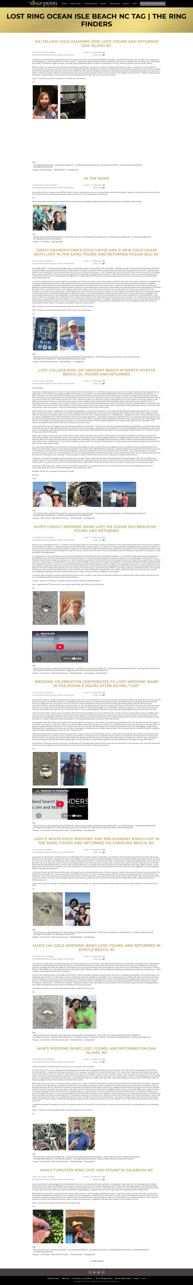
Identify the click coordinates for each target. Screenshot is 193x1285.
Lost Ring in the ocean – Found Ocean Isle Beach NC (136, 825)
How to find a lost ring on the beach (108, 513)
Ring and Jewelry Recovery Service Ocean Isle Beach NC (87, 670)
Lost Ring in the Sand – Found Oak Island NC (90, 1037)
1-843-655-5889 (99, 52)
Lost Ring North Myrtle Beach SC (87, 165)
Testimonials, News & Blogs (82, 1278)
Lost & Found (45, 518)
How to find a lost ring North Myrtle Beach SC (80, 932)
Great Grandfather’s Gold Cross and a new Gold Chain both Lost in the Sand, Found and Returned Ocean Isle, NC (96, 252)
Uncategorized (72, 170)
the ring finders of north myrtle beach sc (47, 239)
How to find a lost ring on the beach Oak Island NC (122, 1157)
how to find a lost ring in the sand (45, 1035)
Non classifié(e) (46, 170)
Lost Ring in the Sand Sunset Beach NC (122, 668)
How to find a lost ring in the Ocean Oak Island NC (84, 1157)
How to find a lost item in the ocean (46, 357)
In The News (96, 178)
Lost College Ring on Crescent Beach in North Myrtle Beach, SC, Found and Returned (96, 372)
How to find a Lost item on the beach (109, 357)
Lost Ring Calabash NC (58, 1250)
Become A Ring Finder (123, 1278)
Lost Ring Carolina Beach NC (142, 932)
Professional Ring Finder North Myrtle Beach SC (74, 515)
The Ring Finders (59, 170)
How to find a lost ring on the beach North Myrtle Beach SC (119, 1035)
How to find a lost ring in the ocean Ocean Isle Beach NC (53, 825)
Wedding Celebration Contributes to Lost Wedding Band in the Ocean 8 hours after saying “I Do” (96, 683)
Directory (65, 1278)
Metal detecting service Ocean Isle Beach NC (73, 827)
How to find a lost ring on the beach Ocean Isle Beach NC (53, 668)
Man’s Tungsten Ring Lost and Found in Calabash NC (96, 1170)
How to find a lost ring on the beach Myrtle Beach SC (77, 1035)
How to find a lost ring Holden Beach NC (47, 932)
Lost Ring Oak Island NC (110, 165)
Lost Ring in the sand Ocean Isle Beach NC (91, 668)
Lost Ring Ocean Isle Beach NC (131, 165)
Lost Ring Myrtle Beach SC (64, 165)
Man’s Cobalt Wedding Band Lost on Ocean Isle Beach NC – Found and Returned (96, 528)
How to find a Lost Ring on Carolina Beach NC (114, 932)
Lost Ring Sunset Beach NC (43, 167)
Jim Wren (52, 52)
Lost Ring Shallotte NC (140, 1250)
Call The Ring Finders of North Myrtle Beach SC (50, 513)
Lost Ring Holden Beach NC (43, 165)
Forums (136, 1278)
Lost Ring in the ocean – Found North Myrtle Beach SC (52, 1037)
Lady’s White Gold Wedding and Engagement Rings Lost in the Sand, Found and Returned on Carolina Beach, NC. (96, 841)
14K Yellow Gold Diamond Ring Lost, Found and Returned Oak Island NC (97, 43)
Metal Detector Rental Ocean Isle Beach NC (49, 670)
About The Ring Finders (104, 1278)
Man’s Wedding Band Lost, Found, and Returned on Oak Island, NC (96, 1050)
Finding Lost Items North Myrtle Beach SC (48, 237)
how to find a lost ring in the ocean (81, 513)
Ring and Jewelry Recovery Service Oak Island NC (115, 1159)
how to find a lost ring (73, 237)
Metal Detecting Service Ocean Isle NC (71, 359)
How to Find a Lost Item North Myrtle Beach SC (77, 357)
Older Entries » (98, 1261)
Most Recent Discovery (49, 361)
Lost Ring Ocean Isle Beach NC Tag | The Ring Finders (96, 20)
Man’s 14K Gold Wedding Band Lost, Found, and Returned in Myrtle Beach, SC (96, 947)
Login (144, 1278)
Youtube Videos (102, 673)
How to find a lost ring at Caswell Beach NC (49, 1157)
